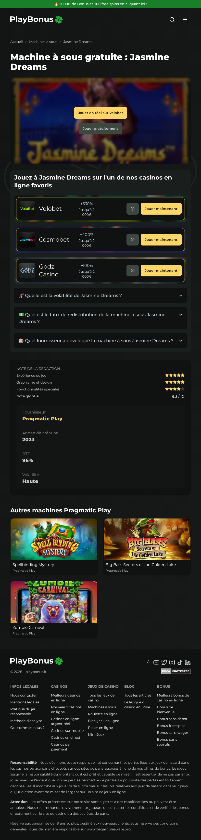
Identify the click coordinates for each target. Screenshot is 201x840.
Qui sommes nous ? (27, 727)
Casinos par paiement (61, 746)
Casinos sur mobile (67, 730)
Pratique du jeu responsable (23, 711)
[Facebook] (148, 662)
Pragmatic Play (42, 419)
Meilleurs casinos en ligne (65, 697)
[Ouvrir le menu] (185, 20)
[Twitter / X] (164, 662)
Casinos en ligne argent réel (65, 721)
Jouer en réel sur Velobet (100, 113)
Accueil (16, 41)
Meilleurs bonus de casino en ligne (173, 697)
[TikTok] (180, 662)
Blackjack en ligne (103, 721)
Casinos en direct (65, 737)
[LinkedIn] (188, 662)
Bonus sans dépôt (172, 719)
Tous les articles (137, 695)
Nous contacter (23, 695)
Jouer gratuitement (100, 128)
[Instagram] (172, 662)
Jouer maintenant (161, 209)
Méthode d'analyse (26, 721)
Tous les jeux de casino (101, 697)
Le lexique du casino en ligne (137, 704)
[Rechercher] (172, 20)
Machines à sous (43, 41)
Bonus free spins (171, 726)
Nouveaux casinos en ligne (66, 709)
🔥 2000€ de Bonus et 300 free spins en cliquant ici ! (100, 4)
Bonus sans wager (172, 732)
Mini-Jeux (96, 734)
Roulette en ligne (102, 714)
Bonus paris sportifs (167, 742)
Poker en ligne (100, 727)
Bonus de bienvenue (166, 709)
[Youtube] (156, 662)
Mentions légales (24, 702)
